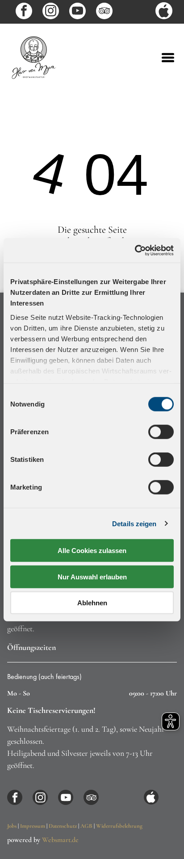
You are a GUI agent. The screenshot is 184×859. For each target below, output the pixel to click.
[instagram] (50, 12)
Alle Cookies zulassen (92, 550)
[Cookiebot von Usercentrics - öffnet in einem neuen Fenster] (135, 250)
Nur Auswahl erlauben (92, 576)
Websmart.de (60, 839)
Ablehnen (92, 603)
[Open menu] (168, 58)
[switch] (161, 432)
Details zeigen (134, 523)
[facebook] (24, 12)
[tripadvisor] (104, 12)
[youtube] (77, 12)
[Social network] (163, 11)
